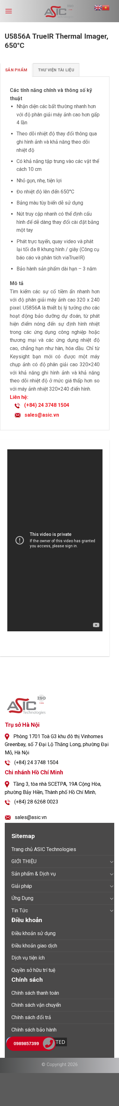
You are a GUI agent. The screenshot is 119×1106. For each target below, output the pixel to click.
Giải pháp (21, 886)
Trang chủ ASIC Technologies (43, 849)
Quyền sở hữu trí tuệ (33, 970)
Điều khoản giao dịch (34, 946)
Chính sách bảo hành (33, 1030)
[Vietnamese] (105, 7)
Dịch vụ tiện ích (28, 958)
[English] (98, 7)
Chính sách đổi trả (31, 1017)
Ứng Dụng (22, 898)
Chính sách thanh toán (35, 993)
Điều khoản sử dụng (33, 933)
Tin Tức (19, 911)
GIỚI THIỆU (23, 861)
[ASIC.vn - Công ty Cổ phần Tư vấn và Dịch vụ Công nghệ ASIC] (59, 11)
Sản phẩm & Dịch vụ (33, 874)
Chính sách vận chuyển (36, 1005)
